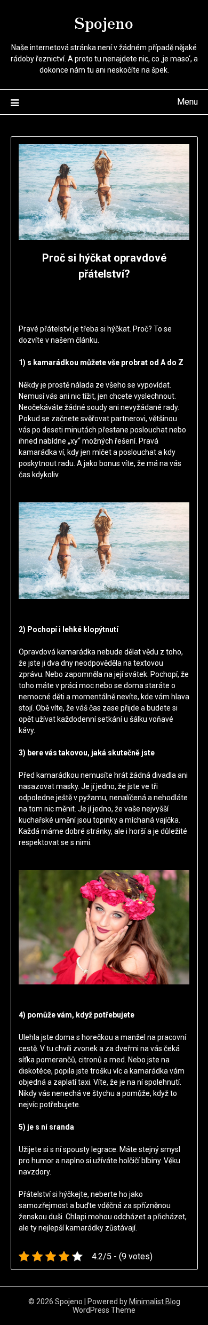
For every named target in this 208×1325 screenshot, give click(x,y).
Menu (187, 102)
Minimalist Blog (154, 1301)
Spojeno (104, 22)
